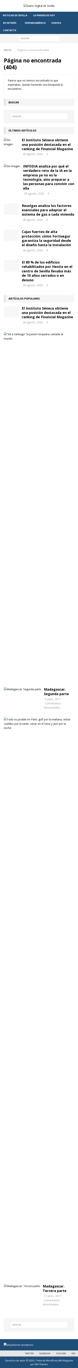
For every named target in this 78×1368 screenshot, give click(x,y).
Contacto (9, 30)
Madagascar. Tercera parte (54, 1288)
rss (73, 1353)
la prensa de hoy (44, 15)
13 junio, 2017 (52, 1296)
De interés (9, 23)
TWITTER (29, 1353)
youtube (61, 1353)
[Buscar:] (39, 38)
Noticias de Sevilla (15, 15)
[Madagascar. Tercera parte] (22, 1286)
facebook (44, 1353)
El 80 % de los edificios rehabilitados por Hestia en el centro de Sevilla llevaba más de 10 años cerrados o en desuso (47, 271)
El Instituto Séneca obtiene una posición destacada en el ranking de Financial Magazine (47, 144)
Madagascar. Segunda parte (56, 691)
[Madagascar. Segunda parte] (22, 689)
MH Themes (41, 1364)
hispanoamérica (35, 23)
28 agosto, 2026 (33, 154)
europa (56, 23)
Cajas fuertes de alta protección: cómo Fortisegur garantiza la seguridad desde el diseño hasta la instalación (46, 238)
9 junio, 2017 (53, 699)
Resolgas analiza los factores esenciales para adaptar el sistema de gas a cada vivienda (48, 210)
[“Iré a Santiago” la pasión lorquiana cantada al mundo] (37, 336)
